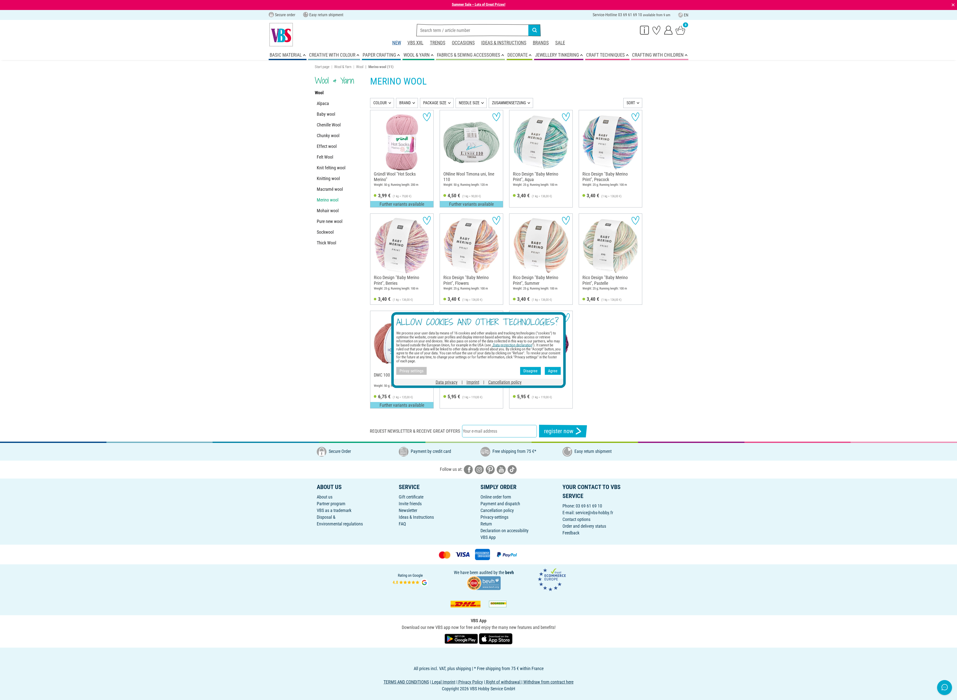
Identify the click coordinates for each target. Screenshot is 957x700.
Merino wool (327, 199)
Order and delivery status (584, 526)
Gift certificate (411, 497)
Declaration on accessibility (504, 530)
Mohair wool (328, 210)
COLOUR (380, 102)
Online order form (495, 497)
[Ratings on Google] (410, 579)
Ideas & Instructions (503, 43)
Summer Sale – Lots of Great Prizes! (478, 4)
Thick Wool (326, 242)
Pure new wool (329, 221)
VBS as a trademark (334, 510)
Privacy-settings (494, 517)
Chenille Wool (329, 124)
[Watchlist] (656, 30)
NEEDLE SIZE (469, 102)
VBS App (488, 537)
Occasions (463, 43)
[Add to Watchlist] (426, 116)
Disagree (530, 370)
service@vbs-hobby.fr (594, 512)
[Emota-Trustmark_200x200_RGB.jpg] (552, 579)
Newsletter (408, 510)
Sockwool (325, 232)
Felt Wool (325, 157)
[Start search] (534, 30)
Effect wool (327, 146)
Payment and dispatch (500, 503)
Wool (359, 67)
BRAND (405, 102)
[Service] (644, 30)
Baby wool (326, 114)
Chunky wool (328, 135)
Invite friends (410, 503)
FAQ (402, 523)
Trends (437, 43)
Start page (322, 67)
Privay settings (411, 370)
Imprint (473, 382)
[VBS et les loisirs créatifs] (281, 34)
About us (324, 497)
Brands (541, 43)
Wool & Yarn (342, 67)
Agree (553, 370)
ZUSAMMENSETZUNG (509, 102)
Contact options (576, 519)
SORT (631, 102)
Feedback (570, 532)
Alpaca (323, 103)
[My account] (668, 30)
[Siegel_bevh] (484, 582)
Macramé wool (330, 189)
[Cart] (680, 30)
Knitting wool (328, 178)
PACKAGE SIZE (434, 102)
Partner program (331, 503)
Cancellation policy (497, 510)
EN (686, 15)
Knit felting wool (331, 167)
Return (486, 523)
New (396, 43)
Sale (560, 43)
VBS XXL (415, 43)
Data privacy (447, 382)
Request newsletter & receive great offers (415, 431)
